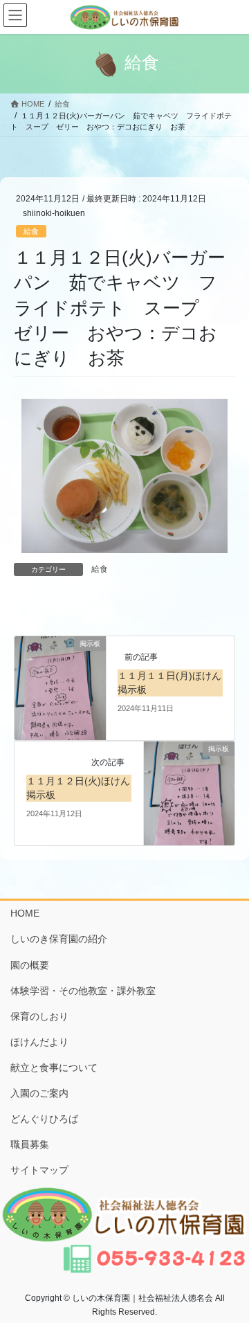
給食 (31, 231)
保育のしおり (39, 1016)
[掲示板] (60, 687)
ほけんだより (39, 1041)
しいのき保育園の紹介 (58, 938)
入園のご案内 (39, 1093)
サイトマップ (39, 1170)
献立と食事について (54, 1067)
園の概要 (29, 965)
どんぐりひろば (44, 1118)
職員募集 (29, 1144)
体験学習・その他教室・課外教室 (83, 990)
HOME (24, 913)
